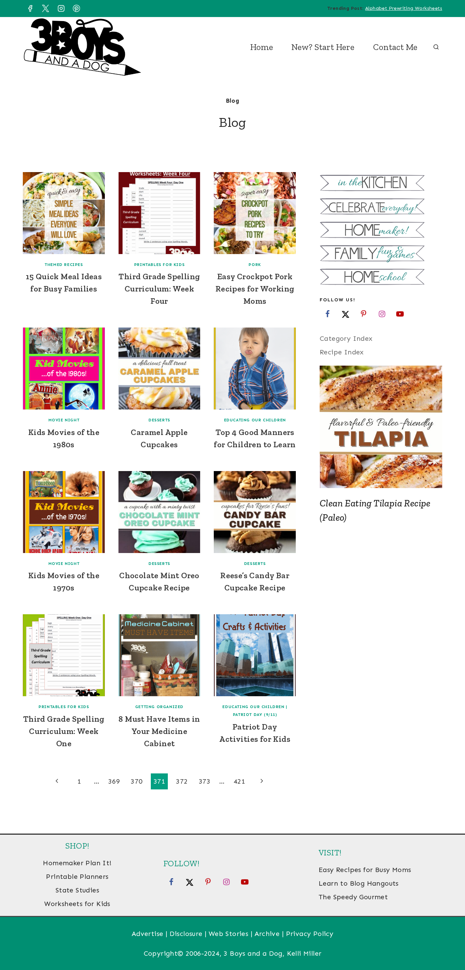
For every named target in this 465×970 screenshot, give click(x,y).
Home (261, 46)
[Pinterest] (76, 8)
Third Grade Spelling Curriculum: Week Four (159, 288)
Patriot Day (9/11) (255, 714)
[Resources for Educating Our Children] (381, 277)
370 (136, 781)
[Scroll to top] (448, 943)
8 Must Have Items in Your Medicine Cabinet (159, 731)
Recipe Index (342, 352)
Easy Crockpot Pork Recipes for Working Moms (254, 288)
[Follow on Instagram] (382, 313)
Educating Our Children (255, 420)
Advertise (147, 934)
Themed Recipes (64, 264)
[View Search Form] (436, 47)
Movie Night (64, 420)
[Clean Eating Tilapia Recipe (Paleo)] (381, 427)
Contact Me (395, 46)
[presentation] (64, 213)
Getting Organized (159, 706)
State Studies (77, 890)
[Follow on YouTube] (400, 313)
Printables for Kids (159, 264)
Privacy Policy (310, 934)
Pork (254, 264)
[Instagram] (61, 8)
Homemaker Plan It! (77, 863)
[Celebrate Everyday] (381, 207)
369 (114, 781)
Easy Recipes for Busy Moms (365, 870)
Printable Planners (77, 876)
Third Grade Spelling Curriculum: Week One (64, 731)
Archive (267, 934)
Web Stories (228, 934)
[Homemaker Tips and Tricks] (381, 230)
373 (204, 781)
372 (182, 781)
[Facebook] (30, 8)
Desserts (159, 420)
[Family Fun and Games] (381, 254)
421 (239, 781)
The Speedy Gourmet (353, 897)
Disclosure (186, 934)
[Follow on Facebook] (327, 313)
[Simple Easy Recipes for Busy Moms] (381, 184)
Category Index (346, 338)
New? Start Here (322, 46)
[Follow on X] (345, 313)
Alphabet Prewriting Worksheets (403, 8)
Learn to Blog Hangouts (359, 883)
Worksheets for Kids (77, 904)
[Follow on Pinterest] (363, 313)
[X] (45, 8)
